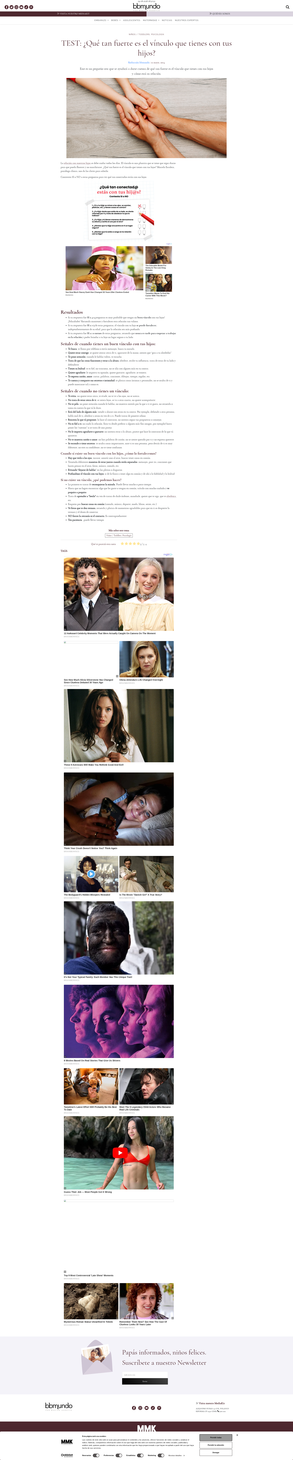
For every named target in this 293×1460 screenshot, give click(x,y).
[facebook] (6, 7)
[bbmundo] (146, 7)
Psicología (157, 34)
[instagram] (16, 7)
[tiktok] (26, 7)
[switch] (119, 1455)
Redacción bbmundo (138, 62)
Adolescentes (131, 20)
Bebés (115, 20)
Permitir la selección (216, 1445)
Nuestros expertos (187, 20)
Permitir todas (216, 1437)
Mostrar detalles (175, 1455)
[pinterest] (31, 7)
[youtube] (21, 7)
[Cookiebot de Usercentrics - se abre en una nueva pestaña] (67, 1455)
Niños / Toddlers (139, 34)
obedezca (171, 496)
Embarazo (100, 20)
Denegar (216, 1452)
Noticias (167, 20)
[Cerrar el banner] (237, 1435)
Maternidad (150, 20)
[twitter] (11, 7)
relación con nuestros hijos (77, 163)
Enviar (145, 1381)
